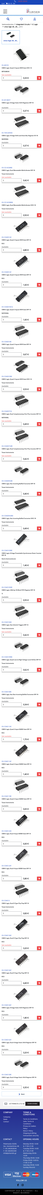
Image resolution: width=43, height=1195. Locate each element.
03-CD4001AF (6, 272)
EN (14, 3)
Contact (6, 1122)
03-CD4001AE (6, 237)
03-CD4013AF (6, 970)
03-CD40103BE (7, 550)
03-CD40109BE (7, 657)
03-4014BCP (6, 100)
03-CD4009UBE (7, 481)
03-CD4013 (6, 900)
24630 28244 (22, 1)
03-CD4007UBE (7, 446)
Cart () (6, 3)
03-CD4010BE (6, 692)
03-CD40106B (6, 622)
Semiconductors (8, 24)
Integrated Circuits (23, 24)
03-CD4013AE (6, 935)
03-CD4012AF (6, 866)
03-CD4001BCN (7, 307)
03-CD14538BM (7, 202)
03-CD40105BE (7, 587)
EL (11, 3)
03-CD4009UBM (7, 516)
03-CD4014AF (6, 1005)
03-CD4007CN (7, 411)
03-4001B (5, 65)
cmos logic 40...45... (11, 27)
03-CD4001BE (6, 342)
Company (6, 1117)
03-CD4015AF (6, 1040)
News (5, 1119)
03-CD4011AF (6, 761)
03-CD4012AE (6, 831)
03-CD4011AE (6, 726)
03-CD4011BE (6, 796)
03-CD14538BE (7, 168)
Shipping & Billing (29, 1133)
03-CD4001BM (7, 376)
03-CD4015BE (6, 1074)
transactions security (31, 1135)
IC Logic (35, 24)
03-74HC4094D (7, 133)
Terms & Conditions (30, 1119)
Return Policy (28, 1131)
